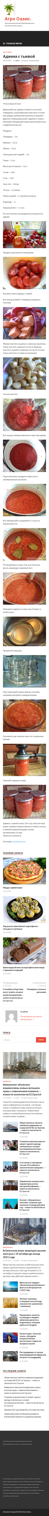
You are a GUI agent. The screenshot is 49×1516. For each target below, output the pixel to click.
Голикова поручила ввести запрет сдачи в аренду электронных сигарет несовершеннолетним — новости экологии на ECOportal (32, 1147)
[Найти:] (24, 1040)
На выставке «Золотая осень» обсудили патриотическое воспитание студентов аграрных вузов (30, 1338)
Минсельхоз (8, 1247)
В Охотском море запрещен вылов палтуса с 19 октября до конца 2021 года (24, 1254)
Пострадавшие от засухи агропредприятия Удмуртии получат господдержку (33, 1354)
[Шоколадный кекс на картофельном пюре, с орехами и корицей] (24, 965)
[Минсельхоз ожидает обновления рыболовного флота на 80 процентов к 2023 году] (10, 1291)
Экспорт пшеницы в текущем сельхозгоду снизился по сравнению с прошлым (31, 1302)
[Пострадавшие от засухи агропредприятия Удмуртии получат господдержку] (10, 1360)
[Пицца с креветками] (24, 885)
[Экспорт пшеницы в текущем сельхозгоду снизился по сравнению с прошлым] (10, 1307)
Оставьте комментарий (30, 61)
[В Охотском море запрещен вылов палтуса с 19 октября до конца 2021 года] (24, 1245)
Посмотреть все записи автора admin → (31, 1017)
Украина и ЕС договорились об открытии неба (24, 1410)
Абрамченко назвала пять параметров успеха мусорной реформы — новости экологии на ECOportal (32, 1186)
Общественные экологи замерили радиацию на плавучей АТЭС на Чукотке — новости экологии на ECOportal (32, 1128)
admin (17, 61)
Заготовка (7, 52)
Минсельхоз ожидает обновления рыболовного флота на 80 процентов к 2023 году (32, 1286)
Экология (7, 1081)
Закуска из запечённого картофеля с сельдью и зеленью (20, 927)
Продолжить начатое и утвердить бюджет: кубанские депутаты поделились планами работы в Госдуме (30, 1320)
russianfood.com (19, 841)
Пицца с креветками (12, 887)
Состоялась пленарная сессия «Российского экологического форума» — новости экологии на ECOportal (32, 1167)
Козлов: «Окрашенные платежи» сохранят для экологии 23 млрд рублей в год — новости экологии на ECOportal (32, 1205)
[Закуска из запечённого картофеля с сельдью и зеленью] (24, 923)
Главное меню (14, 43)
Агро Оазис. (18, 19)
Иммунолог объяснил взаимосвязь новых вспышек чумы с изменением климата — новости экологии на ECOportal (22, 1390)
